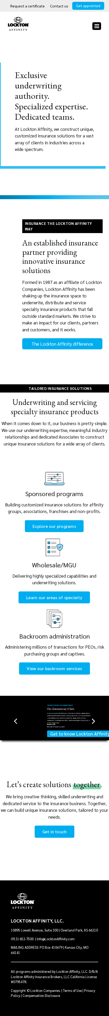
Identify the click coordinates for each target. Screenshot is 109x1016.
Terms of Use (72, 990)
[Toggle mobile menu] (96, 26)
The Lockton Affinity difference (62, 344)
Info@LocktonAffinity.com (56, 939)
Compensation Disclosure (41, 995)
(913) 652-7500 (22, 939)
